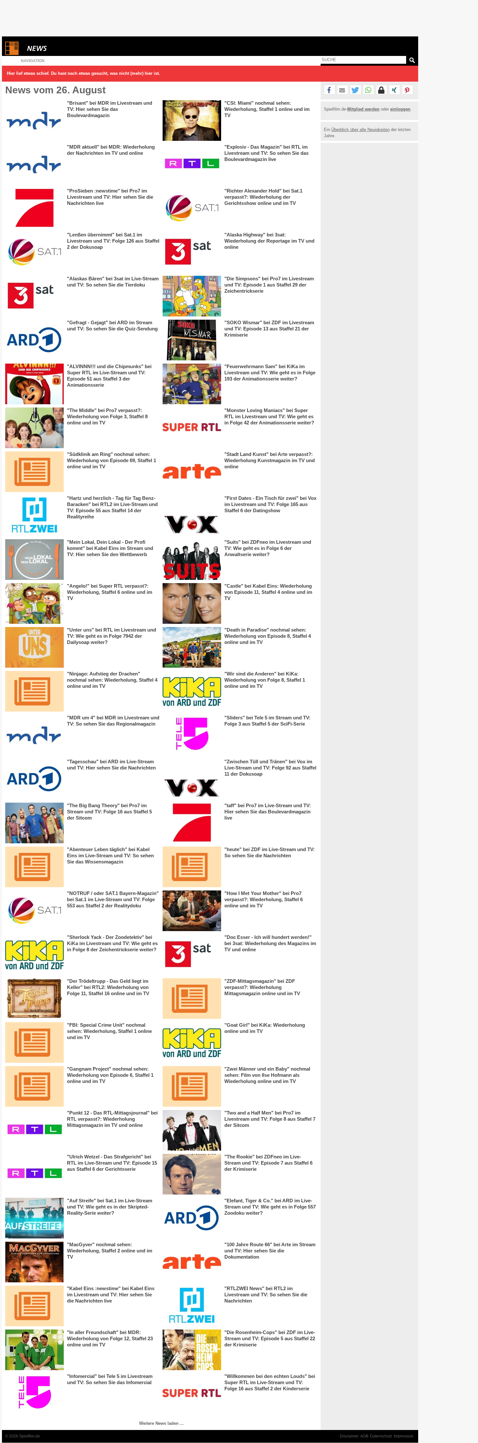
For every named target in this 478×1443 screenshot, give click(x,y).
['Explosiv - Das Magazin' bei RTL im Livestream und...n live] (192, 164)
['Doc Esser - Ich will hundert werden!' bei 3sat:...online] (192, 954)
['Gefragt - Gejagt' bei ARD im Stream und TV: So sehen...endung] (34, 340)
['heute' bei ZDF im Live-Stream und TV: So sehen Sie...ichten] (192, 867)
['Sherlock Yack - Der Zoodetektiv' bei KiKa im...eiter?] (34, 954)
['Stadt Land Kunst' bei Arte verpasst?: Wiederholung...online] (192, 471)
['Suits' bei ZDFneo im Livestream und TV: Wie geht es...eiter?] (192, 559)
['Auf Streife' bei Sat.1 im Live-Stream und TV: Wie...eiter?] (34, 1218)
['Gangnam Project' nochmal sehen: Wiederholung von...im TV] (34, 1086)
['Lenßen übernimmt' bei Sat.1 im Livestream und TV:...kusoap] (34, 252)
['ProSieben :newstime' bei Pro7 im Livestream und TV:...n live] (34, 208)
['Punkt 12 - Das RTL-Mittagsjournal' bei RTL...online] (34, 1130)
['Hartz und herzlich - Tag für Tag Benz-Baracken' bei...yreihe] (34, 515)
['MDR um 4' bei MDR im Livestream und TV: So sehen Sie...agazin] (34, 735)
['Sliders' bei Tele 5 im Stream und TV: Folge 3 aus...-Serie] (192, 735)
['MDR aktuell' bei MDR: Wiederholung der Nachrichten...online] (34, 164)
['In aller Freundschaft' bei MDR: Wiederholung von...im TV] (34, 1349)
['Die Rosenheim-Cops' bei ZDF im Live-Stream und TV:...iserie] (192, 1349)
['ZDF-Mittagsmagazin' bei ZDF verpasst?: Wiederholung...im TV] (192, 998)
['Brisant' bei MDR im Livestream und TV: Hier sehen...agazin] (34, 120)
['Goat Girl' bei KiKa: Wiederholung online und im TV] (192, 1042)
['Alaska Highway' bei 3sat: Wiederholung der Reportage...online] (192, 252)
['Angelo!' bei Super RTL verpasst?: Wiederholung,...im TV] (34, 603)
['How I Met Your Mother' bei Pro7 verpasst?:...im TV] (192, 910)
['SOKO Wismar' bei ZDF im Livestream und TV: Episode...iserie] (192, 340)
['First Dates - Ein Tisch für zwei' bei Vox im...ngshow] (192, 515)
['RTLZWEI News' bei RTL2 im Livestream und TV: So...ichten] (192, 1306)
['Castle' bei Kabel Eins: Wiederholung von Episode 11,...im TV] (192, 603)
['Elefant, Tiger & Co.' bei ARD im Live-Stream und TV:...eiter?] (192, 1218)
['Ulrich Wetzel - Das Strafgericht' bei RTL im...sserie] (34, 1174)
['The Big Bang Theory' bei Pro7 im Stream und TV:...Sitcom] (34, 823)
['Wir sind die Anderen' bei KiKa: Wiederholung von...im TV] (192, 691)
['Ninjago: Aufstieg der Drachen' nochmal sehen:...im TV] (34, 691)
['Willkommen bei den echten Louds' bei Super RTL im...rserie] (192, 1393)
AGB (364, 1436)
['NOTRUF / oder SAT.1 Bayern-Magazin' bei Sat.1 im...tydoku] (34, 910)
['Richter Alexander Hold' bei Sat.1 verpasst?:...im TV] (192, 208)
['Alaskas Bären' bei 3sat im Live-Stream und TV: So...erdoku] (34, 296)
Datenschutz (381, 1436)
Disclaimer (349, 1436)
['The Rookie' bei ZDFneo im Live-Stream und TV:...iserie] (192, 1174)
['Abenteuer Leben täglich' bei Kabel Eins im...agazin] (34, 867)
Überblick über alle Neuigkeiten (360, 129)
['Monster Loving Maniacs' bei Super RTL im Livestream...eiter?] (192, 428)
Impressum (403, 1436)
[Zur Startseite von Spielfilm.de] (12, 53)
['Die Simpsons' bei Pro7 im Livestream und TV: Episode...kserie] (192, 296)
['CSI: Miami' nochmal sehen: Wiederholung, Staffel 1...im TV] (192, 120)
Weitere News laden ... (161, 1423)
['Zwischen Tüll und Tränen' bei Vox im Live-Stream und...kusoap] (192, 779)
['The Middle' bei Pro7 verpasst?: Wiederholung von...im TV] (34, 428)
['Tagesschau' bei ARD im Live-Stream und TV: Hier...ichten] (34, 779)
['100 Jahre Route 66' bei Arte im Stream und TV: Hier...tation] (192, 1262)
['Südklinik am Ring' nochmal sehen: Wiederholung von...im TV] (34, 471)
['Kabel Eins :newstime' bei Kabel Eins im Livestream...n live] (34, 1306)
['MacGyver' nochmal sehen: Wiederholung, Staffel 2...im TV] (34, 1262)
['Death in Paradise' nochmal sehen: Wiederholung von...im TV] (192, 647)
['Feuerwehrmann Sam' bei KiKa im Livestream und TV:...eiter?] (192, 384)
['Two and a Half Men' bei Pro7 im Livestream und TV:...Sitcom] (192, 1130)
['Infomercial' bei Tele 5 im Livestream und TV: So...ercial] (34, 1393)
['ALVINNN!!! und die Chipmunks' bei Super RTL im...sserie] (34, 384)
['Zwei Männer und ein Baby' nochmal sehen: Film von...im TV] (192, 1086)
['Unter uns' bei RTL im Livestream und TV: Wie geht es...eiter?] (34, 647)
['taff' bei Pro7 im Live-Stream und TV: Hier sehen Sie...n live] (192, 823)
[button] (329, 90)
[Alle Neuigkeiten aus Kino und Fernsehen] (60, 48)
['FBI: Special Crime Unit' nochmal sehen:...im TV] (34, 1042)
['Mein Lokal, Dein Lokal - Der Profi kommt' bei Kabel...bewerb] (34, 559)
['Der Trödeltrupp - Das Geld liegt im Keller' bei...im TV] (34, 998)
